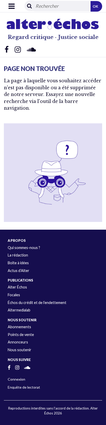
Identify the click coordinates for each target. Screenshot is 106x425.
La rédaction (18, 255)
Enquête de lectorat (24, 387)
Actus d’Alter (18, 270)
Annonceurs (18, 342)
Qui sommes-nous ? (24, 247)
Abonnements (19, 327)
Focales (14, 295)
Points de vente (21, 334)
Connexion (16, 379)
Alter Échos (17, 287)
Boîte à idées (18, 263)
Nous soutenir (19, 350)
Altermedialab (19, 310)
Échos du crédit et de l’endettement (37, 302)
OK (95, 6)
